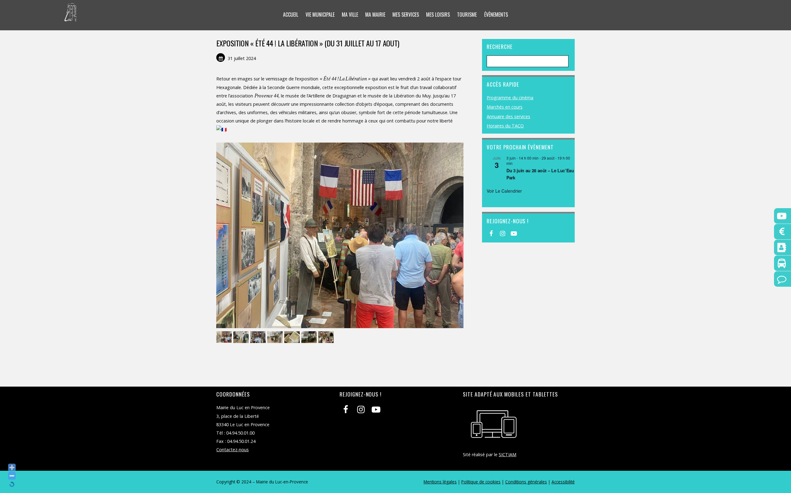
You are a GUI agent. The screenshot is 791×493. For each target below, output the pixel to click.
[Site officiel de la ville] (70, 17)
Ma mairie (375, 14)
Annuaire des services (508, 116)
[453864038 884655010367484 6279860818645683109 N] (275, 337)
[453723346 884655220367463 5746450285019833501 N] (258, 337)
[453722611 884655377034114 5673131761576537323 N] (224, 337)
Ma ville (350, 14)
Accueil (290, 14)
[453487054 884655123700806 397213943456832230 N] (241, 337)
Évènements (496, 14)
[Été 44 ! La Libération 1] (326, 337)
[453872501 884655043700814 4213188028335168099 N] (309, 337)
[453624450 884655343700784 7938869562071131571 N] (292, 337)
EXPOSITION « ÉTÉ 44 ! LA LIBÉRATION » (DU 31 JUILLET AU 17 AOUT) (307, 43)
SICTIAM (507, 454)
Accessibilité (563, 482)
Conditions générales (526, 482)
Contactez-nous (232, 449)
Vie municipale (320, 14)
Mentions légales (440, 482)
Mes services (405, 14)
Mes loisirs (438, 14)
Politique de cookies (481, 482)
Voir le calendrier (504, 191)
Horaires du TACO (505, 126)
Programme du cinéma (510, 98)
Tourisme (467, 14)
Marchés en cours (504, 107)
